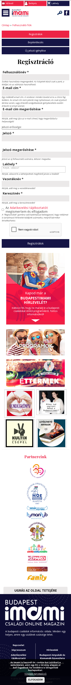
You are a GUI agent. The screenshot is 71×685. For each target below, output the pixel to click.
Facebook (66, 12)
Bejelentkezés (35, 42)
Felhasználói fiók (22, 25)
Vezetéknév (13, 179)
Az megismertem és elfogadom (27, 209)
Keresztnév (13, 193)
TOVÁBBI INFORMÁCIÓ (35, 674)
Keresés (59, 12)
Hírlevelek (52, 649)
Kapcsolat (18, 645)
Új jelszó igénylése (35, 50)
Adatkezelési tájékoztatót (29, 208)
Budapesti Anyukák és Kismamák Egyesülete (52, 656)
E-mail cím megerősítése (23, 109)
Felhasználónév (16, 72)
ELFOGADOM (35, 679)
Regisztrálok (35, 34)
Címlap (5, 25)
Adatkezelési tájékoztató (18, 656)
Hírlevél (9, 3)
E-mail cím (12, 88)
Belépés (33, 3)
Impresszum (19, 649)
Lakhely (55, 3)
